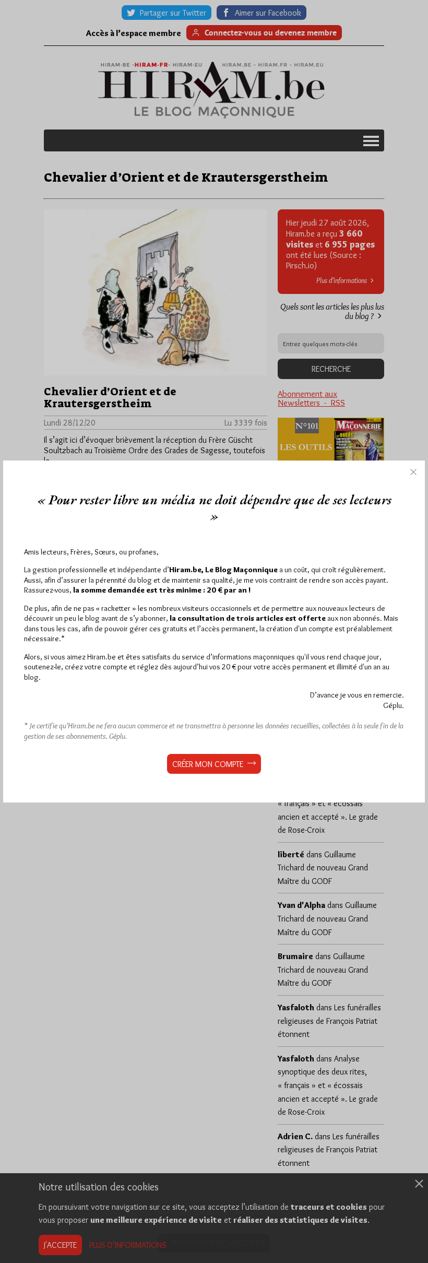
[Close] (413, 472)
